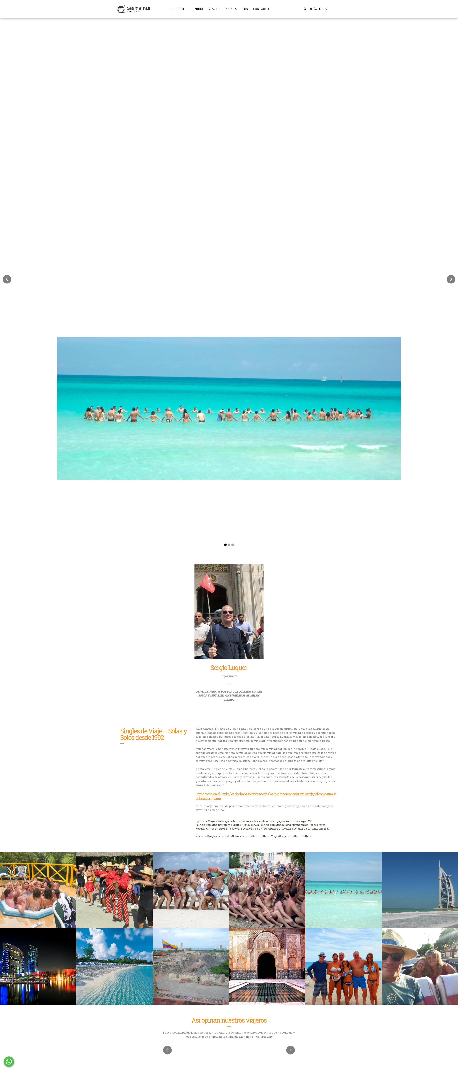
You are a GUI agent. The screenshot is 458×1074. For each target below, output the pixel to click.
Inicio (198, 9)
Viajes (213, 9)
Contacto (261, 9)
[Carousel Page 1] (225, 545)
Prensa (231, 9)
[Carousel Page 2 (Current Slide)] (229, 545)
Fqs (245, 9)
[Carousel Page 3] (232, 545)
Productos (179, 9)
